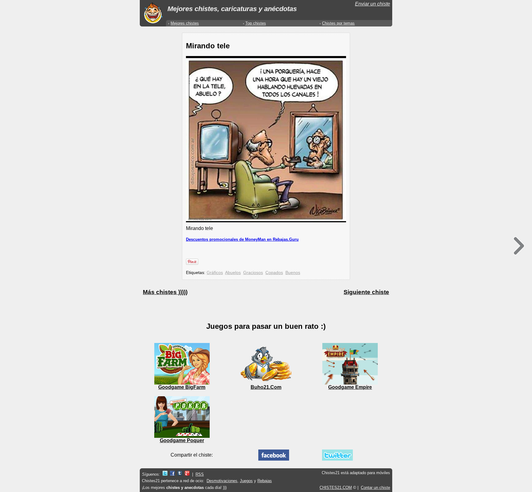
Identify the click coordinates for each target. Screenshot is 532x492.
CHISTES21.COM (336, 487)
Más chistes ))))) (165, 292)
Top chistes (255, 23)
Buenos (292, 272)
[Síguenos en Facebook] (172, 474)
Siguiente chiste (366, 292)
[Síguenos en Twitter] (165, 474)
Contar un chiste (375, 487)
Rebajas (264, 480)
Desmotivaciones (222, 480)
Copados (274, 272)
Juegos (246, 480)
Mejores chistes (185, 23)
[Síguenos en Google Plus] (187, 474)
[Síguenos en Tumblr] (179, 474)
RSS (199, 474)
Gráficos (215, 272)
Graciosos (253, 272)
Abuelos (233, 272)
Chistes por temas (338, 23)
